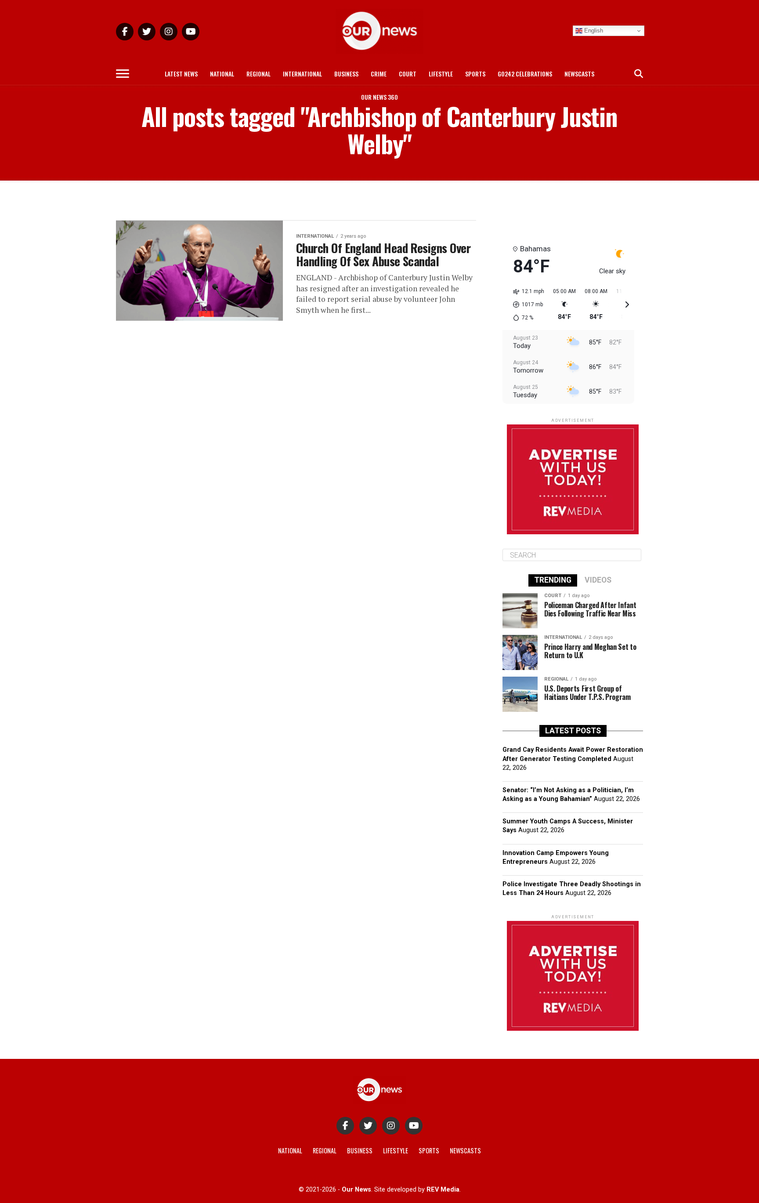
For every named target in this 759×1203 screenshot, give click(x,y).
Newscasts (579, 73)
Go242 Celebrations (525, 73)
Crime (379, 73)
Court (407, 73)
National (222, 73)
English (592, 30)
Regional (258, 73)
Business (346, 73)
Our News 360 (379, 96)
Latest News (181, 73)
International (302, 73)
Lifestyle (441, 73)
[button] (525, 304)
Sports (475, 73)
